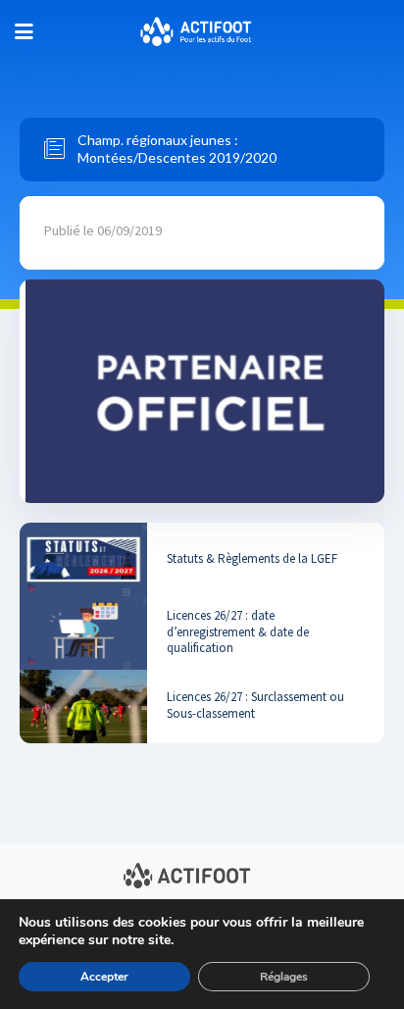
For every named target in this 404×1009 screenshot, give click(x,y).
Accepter (104, 976)
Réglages (284, 976)
